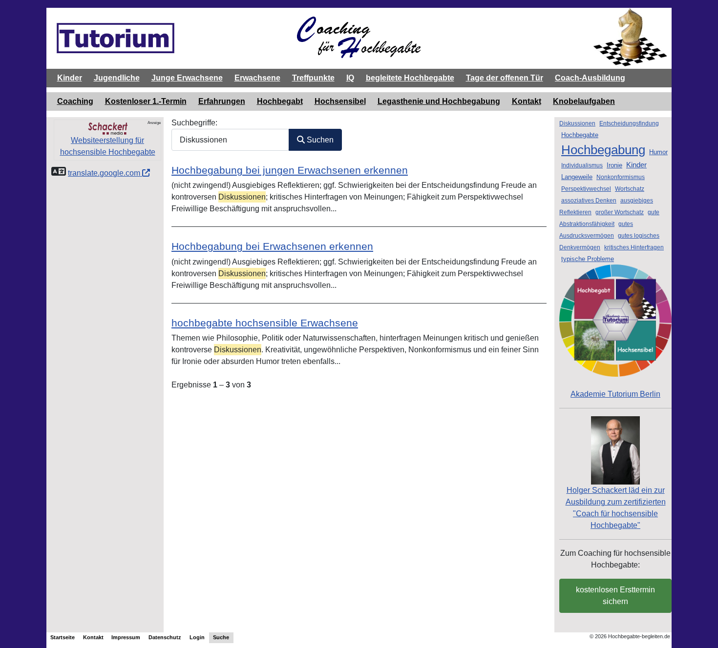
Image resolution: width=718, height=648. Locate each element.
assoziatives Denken (588, 200)
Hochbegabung (603, 150)
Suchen (319, 140)
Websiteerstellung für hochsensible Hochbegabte (107, 146)
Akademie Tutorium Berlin (615, 394)
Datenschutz (164, 637)
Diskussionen (577, 123)
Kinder (69, 78)
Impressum (125, 637)
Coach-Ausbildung (590, 78)
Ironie (614, 165)
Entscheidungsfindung (629, 123)
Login (197, 637)
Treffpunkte (313, 78)
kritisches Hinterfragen (634, 247)
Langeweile (576, 177)
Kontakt (526, 101)
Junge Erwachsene (187, 78)
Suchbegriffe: (194, 123)
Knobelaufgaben (584, 101)
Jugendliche (117, 78)
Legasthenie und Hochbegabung (439, 101)
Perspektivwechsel (586, 188)
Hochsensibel (340, 101)
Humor (658, 152)
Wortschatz (629, 188)
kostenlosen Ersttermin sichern (615, 596)
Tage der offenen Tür (504, 78)
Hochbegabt (280, 101)
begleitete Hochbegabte (410, 78)
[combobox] (230, 140)
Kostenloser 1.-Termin (146, 101)
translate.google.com (105, 173)
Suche (221, 637)
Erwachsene (257, 78)
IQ (350, 78)
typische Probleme (587, 259)
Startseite (62, 637)
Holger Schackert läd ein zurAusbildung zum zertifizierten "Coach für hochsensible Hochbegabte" (616, 507)
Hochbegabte (579, 135)
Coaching (75, 101)
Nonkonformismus (620, 177)
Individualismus (582, 165)
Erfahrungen (221, 101)
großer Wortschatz (619, 212)
